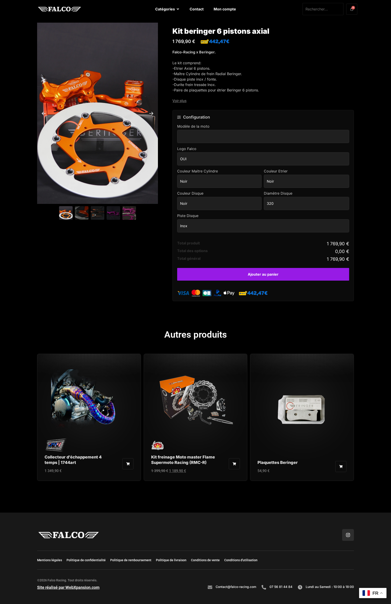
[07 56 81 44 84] (264, 587)
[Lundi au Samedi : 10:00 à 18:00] (300, 587)
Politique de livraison (171, 560)
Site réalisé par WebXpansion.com (68, 587)
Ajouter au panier (263, 274)
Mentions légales (49, 560)
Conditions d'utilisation (240, 560)
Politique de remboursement (130, 560)
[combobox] (323, 9)
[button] (263, 101)
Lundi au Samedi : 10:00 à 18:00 (330, 587)
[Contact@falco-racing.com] (210, 587)
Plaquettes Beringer (277, 462)
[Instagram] (348, 535)
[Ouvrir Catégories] (178, 9)
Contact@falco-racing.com (236, 587)
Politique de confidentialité (86, 560)
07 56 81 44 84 (280, 587)
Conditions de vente (205, 560)
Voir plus (179, 101)
